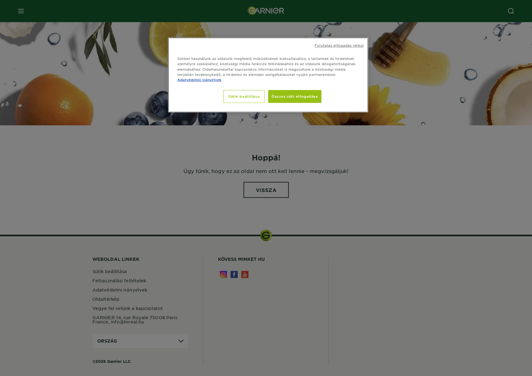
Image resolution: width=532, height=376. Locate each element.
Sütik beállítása (244, 96)
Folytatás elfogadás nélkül (339, 45)
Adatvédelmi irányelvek (199, 79)
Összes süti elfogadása (295, 96)
